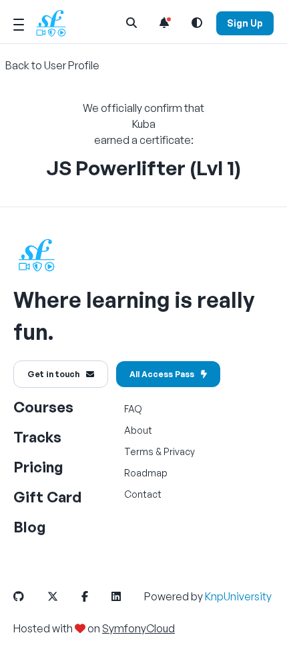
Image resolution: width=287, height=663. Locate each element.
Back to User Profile (52, 65)
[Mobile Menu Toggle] (18, 23)
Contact (143, 494)
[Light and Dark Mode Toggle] (197, 22)
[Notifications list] (164, 22)
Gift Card (47, 497)
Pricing (38, 467)
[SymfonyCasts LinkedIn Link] (126, 596)
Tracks (37, 437)
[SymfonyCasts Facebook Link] (95, 596)
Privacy (179, 451)
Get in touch (53, 374)
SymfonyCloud (138, 628)
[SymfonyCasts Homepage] (56, 23)
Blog (29, 527)
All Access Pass (161, 374)
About (138, 430)
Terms (139, 451)
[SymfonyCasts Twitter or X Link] (63, 596)
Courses (43, 407)
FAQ (133, 408)
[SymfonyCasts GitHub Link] (29, 596)
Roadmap (146, 472)
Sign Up (245, 23)
